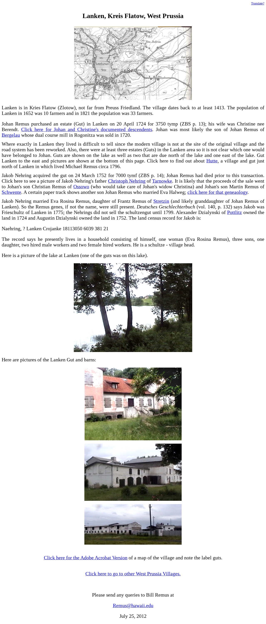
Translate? (257, 3)
